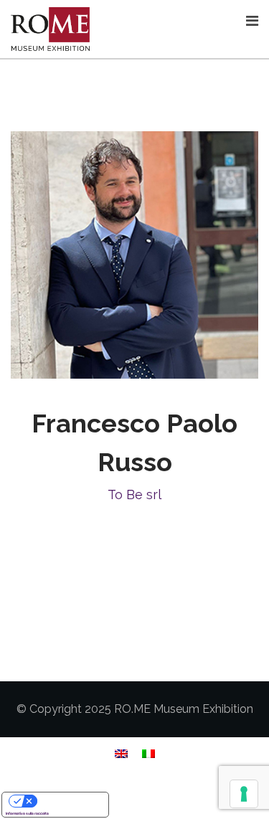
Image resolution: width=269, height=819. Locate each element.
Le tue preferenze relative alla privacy (69, 800)
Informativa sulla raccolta (27, 813)
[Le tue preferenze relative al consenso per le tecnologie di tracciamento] (244, 794)
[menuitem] (121, 753)
